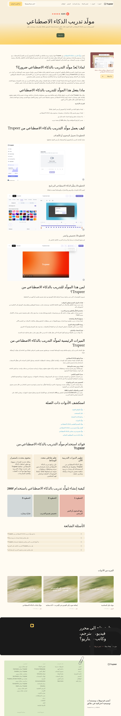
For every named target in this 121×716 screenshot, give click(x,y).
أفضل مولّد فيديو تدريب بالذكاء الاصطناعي (71, 428)
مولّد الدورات (79, 420)
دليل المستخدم (79, 413)
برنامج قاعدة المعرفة (77, 417)
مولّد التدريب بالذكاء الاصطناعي (72, 56)
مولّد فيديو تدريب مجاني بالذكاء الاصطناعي (71, 431)
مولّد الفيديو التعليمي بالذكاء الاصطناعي (72, 424)
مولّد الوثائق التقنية (77, 410)
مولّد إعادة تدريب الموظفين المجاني (73, 435)
